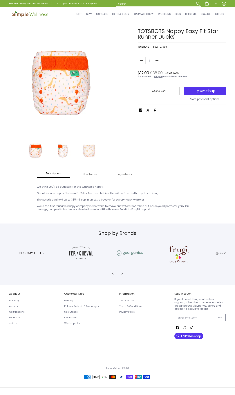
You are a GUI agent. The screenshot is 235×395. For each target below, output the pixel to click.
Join (219, 317)
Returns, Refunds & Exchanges (81, 306)
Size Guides (71, 311)
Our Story (14, 300)
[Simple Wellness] (30, 14)
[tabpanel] (117, 196)
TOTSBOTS (143, 46)
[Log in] (224, 3)
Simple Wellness (114, 368)
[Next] (113, 82)
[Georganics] (129, 253)
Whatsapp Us (72, 323)
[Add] (157, 60)
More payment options (204, 99)
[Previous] (12, 82)
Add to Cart (158, 90)
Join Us (13, 323)
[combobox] (155, 3)
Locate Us (14, 317)
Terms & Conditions (130, 306)
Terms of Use (126, 300)
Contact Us (70, 317)
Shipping (158, 76)
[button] (140, 110)
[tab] (53, 174)
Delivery (68, 300)
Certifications (17, 311)
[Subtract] (141, 60)
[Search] (198, 3)
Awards (13, 306)
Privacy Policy (127, 311)
